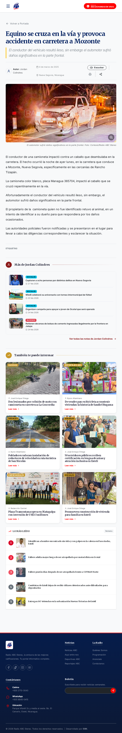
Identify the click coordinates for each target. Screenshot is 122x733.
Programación (99, 655)
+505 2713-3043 (20, 690)
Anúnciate (97, 659)
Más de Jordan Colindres (32, 264)
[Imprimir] (90, 74)
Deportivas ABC (72, 659)
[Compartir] (100, 74)
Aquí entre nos (72, 655)
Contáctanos (98, 663)
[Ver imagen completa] (61, 113)
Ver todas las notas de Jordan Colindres (91, 338)
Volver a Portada (19, 23)
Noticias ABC (71, 650)
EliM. (85, 729)
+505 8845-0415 (20, 699)
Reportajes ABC (72, 663)
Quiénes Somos (99, 650)
